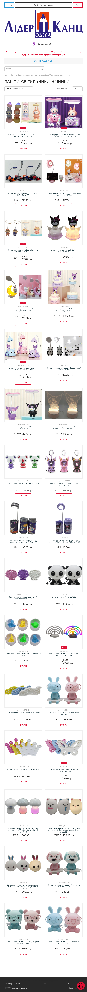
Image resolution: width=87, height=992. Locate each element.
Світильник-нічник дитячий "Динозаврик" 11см (23, 655)
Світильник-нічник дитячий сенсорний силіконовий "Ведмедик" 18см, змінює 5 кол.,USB (63, 830)
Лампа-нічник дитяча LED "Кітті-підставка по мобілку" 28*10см (64, 194)
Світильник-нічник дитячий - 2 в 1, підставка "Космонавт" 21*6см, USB (23, 541)
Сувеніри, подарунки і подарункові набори (33, 75)
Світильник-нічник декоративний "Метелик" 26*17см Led (64, 770)
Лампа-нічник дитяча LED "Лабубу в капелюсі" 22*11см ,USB (23, 251)
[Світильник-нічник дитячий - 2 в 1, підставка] (23, 518)
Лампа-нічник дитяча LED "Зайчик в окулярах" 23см (64, 943)
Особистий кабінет (45, 5)
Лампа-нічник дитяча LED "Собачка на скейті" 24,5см (64, 886)
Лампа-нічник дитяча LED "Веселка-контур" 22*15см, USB (64, 655)
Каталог (14, 75)
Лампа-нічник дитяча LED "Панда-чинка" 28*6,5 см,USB (64, 369)
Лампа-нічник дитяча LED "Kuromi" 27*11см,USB (23, 428)
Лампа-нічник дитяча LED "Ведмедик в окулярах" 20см (23, 943)
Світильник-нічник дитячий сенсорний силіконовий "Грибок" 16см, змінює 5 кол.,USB (23, 830)
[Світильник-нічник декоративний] (23, 575)
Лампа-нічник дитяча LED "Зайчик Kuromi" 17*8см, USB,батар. (64, 428)
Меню (9, 5)
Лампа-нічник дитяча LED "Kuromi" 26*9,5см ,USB (64, 484)
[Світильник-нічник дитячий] (23, 632)
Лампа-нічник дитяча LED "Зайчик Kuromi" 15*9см (64, 251)
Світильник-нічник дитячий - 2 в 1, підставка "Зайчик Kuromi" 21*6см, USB (64, 541)
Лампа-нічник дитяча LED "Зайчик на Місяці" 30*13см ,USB (23, 310)
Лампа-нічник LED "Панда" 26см (64, 597)
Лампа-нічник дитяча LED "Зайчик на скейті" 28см (64, 713)
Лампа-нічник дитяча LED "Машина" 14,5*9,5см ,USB (23, 194)
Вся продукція (43, 60)
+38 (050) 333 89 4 (11, 984)
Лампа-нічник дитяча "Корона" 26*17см (23, 769)
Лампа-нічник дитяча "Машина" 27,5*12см (23, 713)
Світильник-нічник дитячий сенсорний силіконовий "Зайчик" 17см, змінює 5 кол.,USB (23, 887)
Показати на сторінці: (63, 89)
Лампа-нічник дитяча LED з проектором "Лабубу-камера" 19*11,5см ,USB (64, 135)
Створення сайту (75, 988)
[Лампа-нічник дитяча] (23, 691)
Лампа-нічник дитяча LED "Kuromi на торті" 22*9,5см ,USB (64, 310)
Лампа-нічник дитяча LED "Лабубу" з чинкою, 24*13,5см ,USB (23, 135)
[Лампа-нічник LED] (64, 575)
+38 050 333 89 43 (46, 44)
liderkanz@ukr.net (75, 984)
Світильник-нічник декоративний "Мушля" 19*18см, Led (23, 598)
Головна (7, 75)
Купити (23, 149)
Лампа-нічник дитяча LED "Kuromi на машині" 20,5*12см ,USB (23, 369)
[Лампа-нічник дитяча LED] (23, 171)
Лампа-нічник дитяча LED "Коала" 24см (23, 484)
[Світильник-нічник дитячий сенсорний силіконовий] (23, 806)
